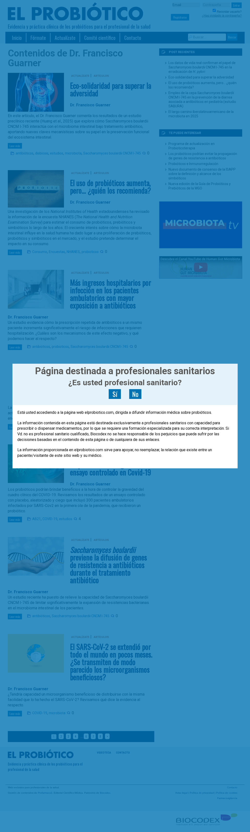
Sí (115, 394)
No (135, 394)
